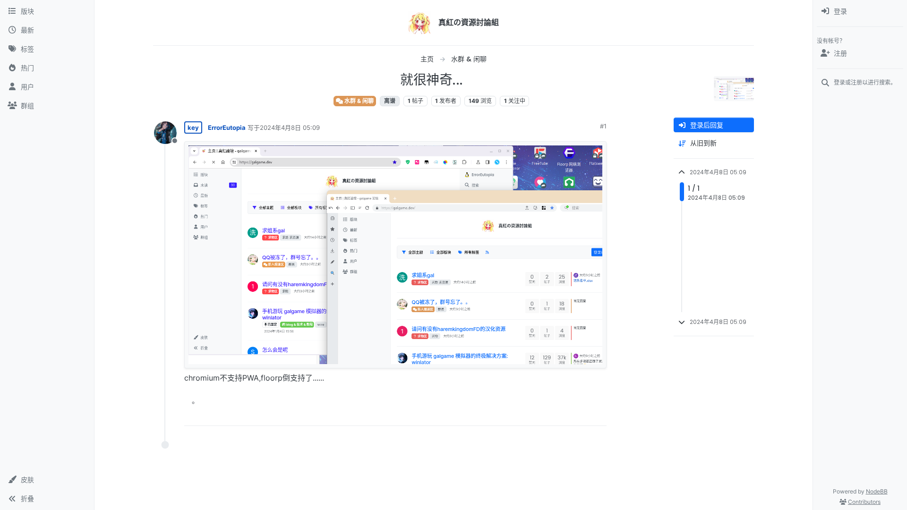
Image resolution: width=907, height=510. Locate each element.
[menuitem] (860, 11)
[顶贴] (546, 414)
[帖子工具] (598, 414)
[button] (47, 479)
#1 (603, 126)
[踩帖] (579, 414)
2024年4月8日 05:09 (290, 127)
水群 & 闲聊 (358, 100)
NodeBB (877, 491)
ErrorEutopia (227, 127)
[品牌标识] (419, 22)
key (193, 127)
